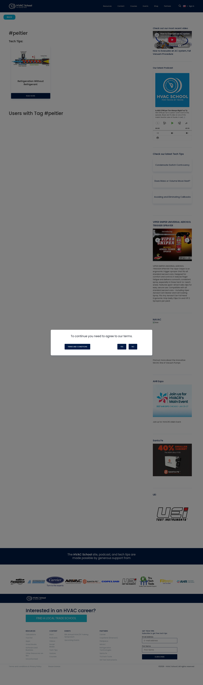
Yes (121, 346)
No (133, 346)
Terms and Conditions (77, 346)
